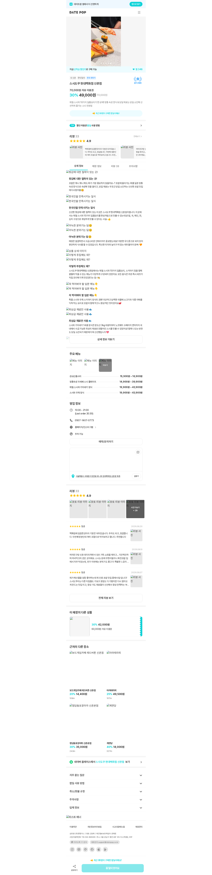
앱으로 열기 (136, 4)
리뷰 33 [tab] (115, 166)
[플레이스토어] (105, 849)
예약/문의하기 (106, 441)
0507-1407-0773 (84, 420)
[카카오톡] (85, 849)
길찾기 (136, 476)
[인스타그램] (72, 849)
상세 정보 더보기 (105, 339)
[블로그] (78, 849)
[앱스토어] (98, 849)
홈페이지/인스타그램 (84, 427)
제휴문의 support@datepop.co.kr (104, 842)
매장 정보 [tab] (97, 166)
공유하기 (74, 870)
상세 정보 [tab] (78, 165)
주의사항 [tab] (133, 166)
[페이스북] (92, 849)
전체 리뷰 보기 (106, 598)
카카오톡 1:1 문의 (80, 842)
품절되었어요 (112, 868)
